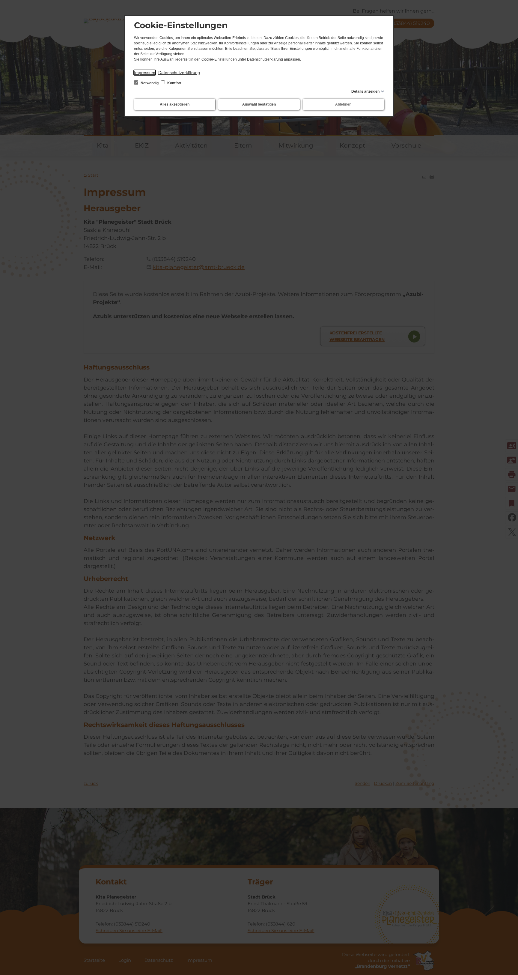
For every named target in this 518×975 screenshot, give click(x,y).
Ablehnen (343, 104)
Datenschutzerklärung (179, 72)
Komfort (173, 83)
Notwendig (149, 83)
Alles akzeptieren (174, 104)
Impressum (144, 72)
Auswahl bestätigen (259, 104)
